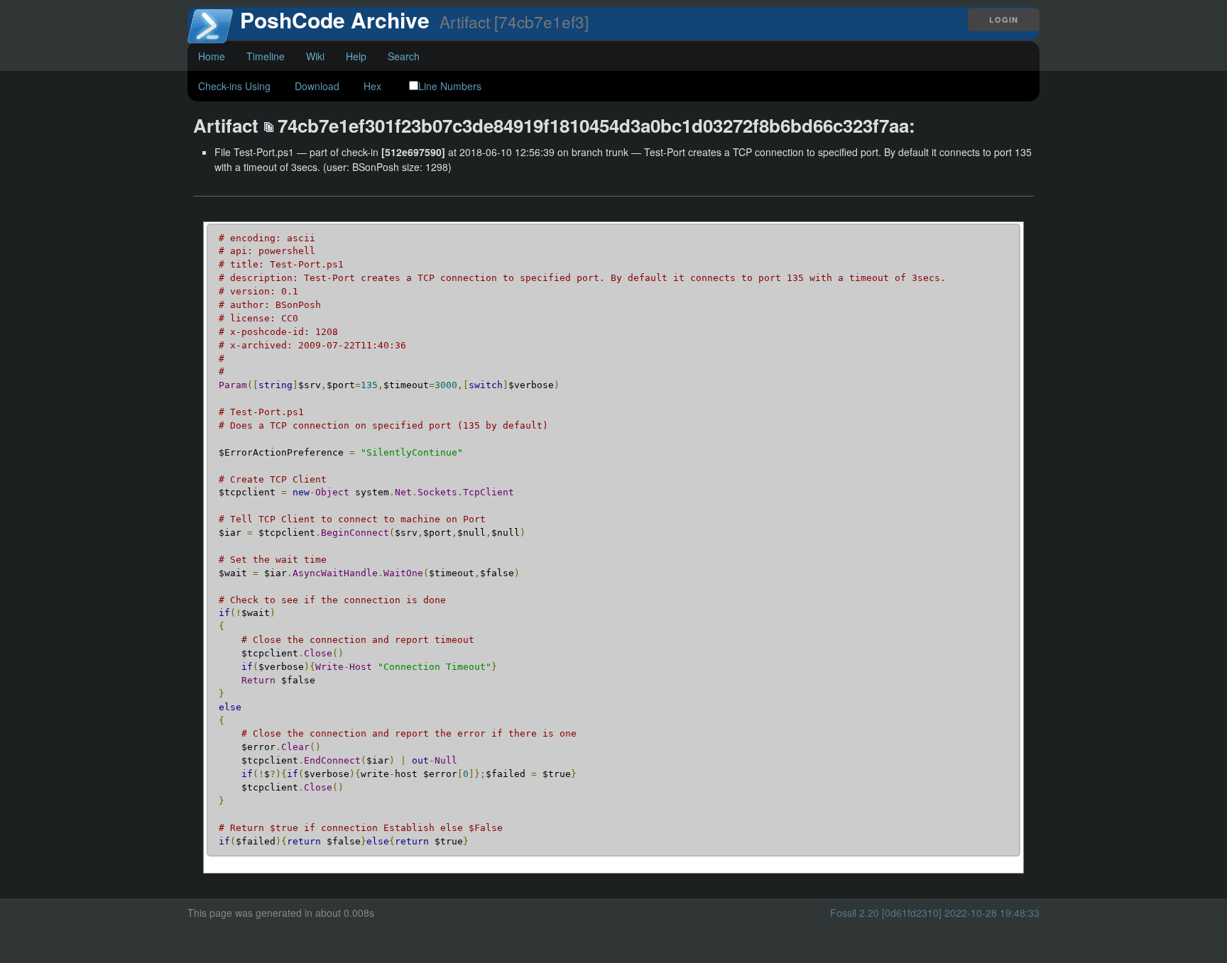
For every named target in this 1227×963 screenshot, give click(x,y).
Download (317, 86)
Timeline (265, 56)
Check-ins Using (234, 86)
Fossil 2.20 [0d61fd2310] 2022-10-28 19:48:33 (935, 913)
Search (404, 56)
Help (356, 56)
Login (1003, 19)
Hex (372, 86)
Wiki (315, 56)
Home (211, 56)
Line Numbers (449, 86)
